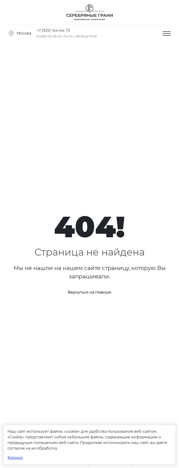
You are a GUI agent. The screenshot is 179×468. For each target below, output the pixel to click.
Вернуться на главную (89, 292)
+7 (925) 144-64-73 (53, 30)
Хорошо (15, 457)
